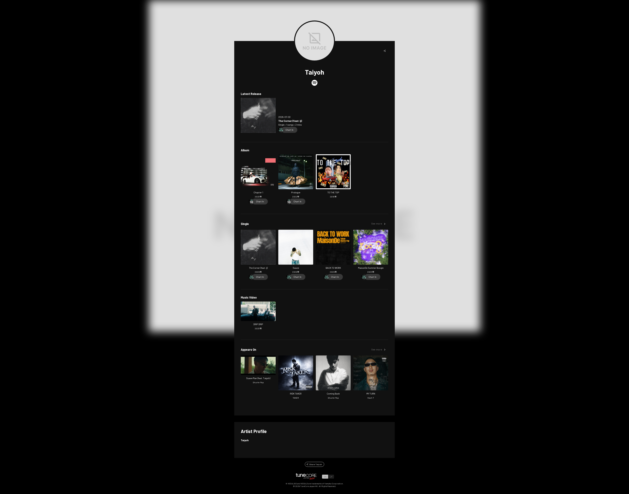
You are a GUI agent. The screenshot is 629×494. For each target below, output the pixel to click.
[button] (384, 51)
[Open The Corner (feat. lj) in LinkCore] (258, 115)
